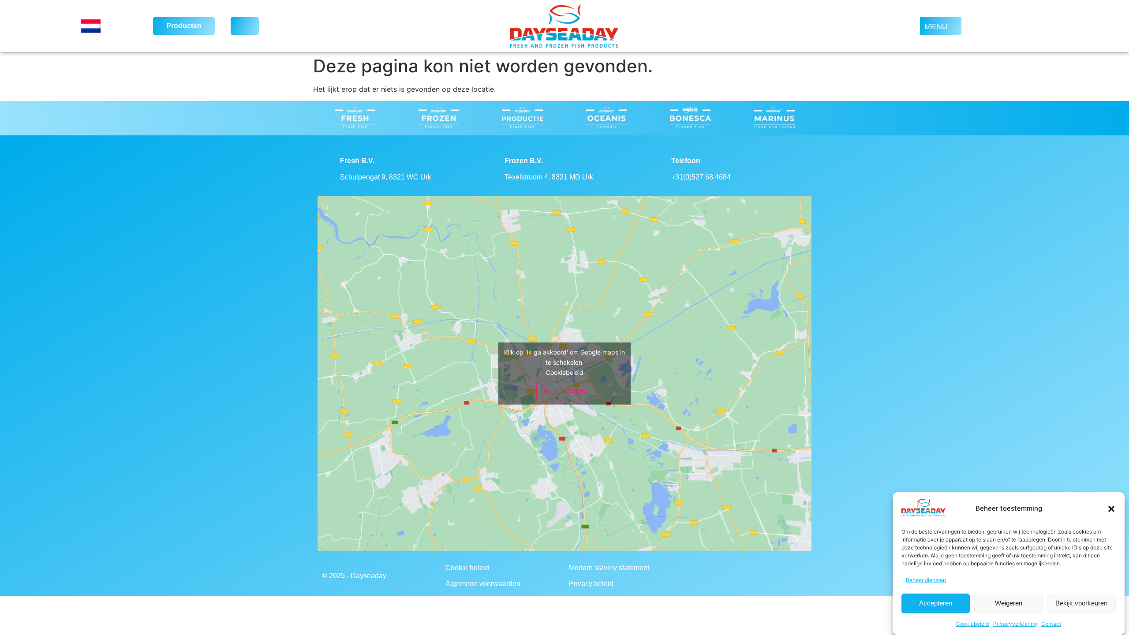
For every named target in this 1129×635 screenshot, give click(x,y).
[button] (1111, 508)
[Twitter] (786, 576)
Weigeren (1008, 603)
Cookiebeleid (972, 623)
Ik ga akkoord (565, 391)
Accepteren (935, 603)
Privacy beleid (591, 583)
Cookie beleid (467, 568)
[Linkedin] (762, 576)
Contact (1051, 623)
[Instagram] (738, 576)
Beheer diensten (926, 580)
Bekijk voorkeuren (1081, 603)
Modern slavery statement (609, 568)
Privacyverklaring (1015, 623)
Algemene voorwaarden (482, 583)
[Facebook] (714, 576)
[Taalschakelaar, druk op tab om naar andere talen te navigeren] (106, 26)
